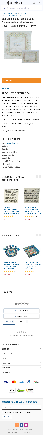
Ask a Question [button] (22, 316)
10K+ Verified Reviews (11, 344)
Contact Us (7, 354)
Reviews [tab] (8, 322)
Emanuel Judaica (12, 143)
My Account (7, 358)
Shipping (5, 349)
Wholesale (6, 363)
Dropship (6, 372)
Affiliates (6, 368)
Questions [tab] (21, 322)
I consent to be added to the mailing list (18, 412)
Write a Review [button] (22, 311)
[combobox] (21, 7)
